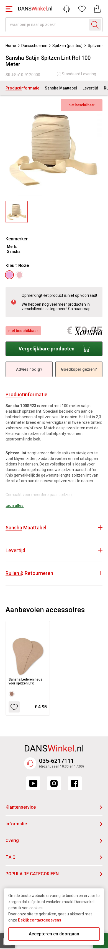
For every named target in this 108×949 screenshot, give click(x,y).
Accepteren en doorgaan (54, 933)
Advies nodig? (29, 369)
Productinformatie (22, 88)
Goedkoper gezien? (79, 369)
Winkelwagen (97, 9)
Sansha (13, 251)
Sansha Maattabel (61, 88)
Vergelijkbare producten (46, 349)
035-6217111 (56, 761)
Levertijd (90, 88)
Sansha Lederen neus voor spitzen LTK (25, 681)
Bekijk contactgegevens (39, 920)
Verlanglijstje (82, 9)
